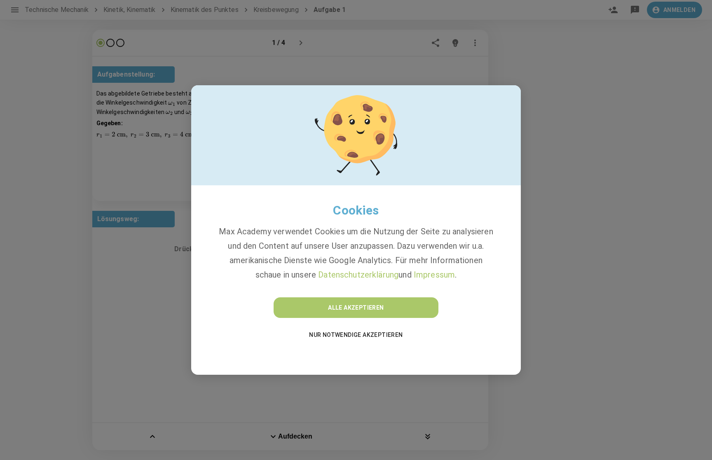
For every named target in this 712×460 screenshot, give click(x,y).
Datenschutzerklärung (358, 275)
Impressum (434, 275)
